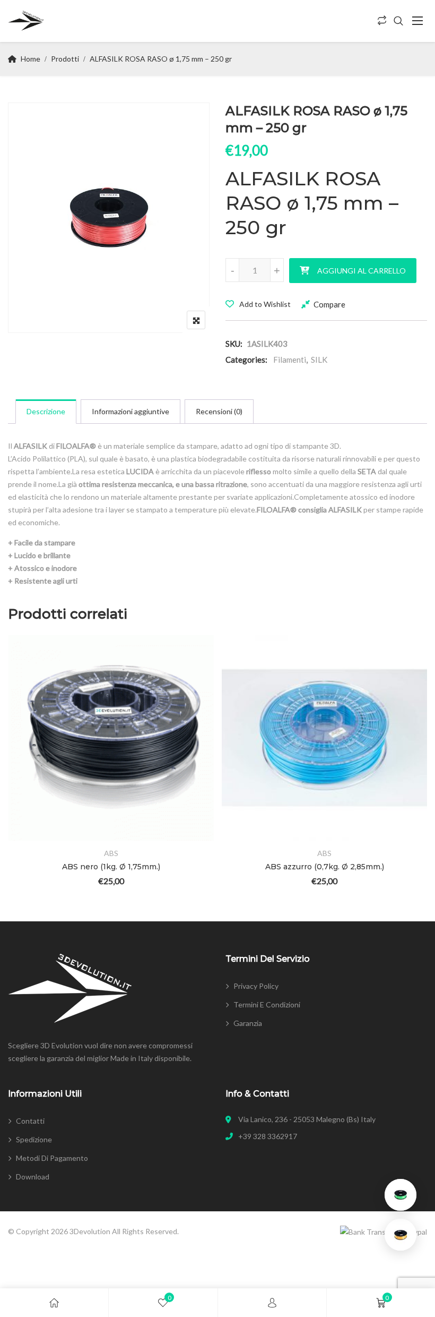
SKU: (233, 343)
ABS (111, 853)
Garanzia (247, 1023)
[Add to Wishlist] (31, 751)
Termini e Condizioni (266, 1004)
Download (32, 1176)
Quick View (31, 810)
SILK (319, 359)
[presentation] (15, 775)
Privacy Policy (256, 985)
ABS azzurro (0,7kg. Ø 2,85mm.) (324, 866)
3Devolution (89, 1231)
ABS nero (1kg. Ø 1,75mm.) (111, 866)
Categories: (246, 359)
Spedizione (34, 1139)
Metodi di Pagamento (52, 1157)
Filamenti (289, 359)
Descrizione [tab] (46, 411)
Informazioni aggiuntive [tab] (130, 411)
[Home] (54, 1302)
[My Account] (272, 1302)
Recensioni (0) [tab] (219, 411)
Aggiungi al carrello (361, 270)
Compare (329, 304)
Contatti (30, 1120)
